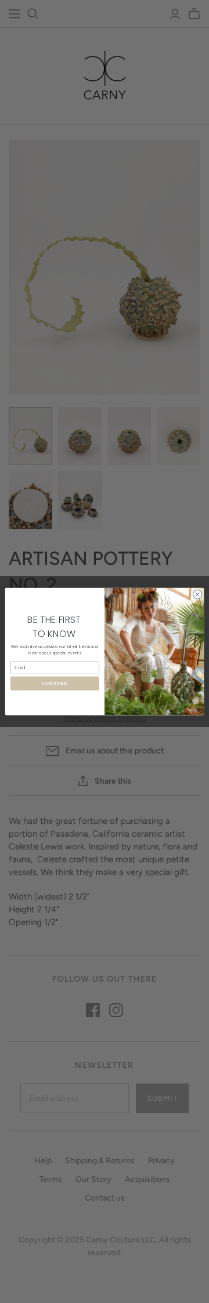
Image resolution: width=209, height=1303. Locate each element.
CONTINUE (54, 683)
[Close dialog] (197, 594)
